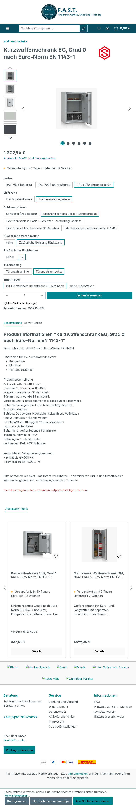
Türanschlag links (18, 271)
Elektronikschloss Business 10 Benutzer (32, 228)
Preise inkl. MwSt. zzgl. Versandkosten (29, 158)
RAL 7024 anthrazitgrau (54, 184)
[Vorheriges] (23, 108)
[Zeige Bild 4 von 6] (79, 143)
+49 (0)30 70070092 (20, 717)
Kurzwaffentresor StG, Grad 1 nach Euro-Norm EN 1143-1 (34, 575)
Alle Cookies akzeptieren (93, 801)
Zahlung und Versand (63, 701)
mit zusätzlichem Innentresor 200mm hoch (35, 286)
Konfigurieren (17, 801)
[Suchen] (83, 28)
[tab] (13, 323)
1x (21, 257)
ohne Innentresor (82, 286)
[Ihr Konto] (107, 28)
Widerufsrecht (58, 706)
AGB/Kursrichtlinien (62, 716)
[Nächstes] (129, 108)
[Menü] (8, 28)
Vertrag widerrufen (19, 750)
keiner (10, 257)
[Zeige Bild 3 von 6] (73, 143)
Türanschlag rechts (49, 271)
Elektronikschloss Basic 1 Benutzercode (70, 214)
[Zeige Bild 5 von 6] (84, 143)
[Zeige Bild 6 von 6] (90, 143)
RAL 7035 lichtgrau (19, 184)
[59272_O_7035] (76, 108)
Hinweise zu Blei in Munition (113, 706)
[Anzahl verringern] (7, 295)
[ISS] (115, 53)
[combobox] (49, 28)
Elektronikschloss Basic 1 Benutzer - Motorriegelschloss (43, 221)
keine (9, 242)
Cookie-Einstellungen (63, 726)
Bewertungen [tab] (33, 322)
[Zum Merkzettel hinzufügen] (56, 556)
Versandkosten (78, 773)
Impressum (56, 721)
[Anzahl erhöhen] (42, 295)
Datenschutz (57, 711)
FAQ (97, 701)
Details (37, 651)
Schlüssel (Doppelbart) (21, 214)
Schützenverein (104, 711)
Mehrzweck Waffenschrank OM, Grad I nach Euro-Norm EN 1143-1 (99, 575)
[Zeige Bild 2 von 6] (68, 143)
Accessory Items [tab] (16, 508)
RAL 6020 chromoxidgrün (93, 184)
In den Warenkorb (89, 295)
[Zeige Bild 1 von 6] (62, 143)
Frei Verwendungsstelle (54, 199)
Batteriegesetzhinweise (109, 716)
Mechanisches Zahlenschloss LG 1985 (91, 228)
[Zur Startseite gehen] (68, 12)
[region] (68, 108)
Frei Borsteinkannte (19, 199)
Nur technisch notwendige (51, 801)
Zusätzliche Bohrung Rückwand (40, 242)
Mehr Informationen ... (17, 795)
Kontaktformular (15, 740)
